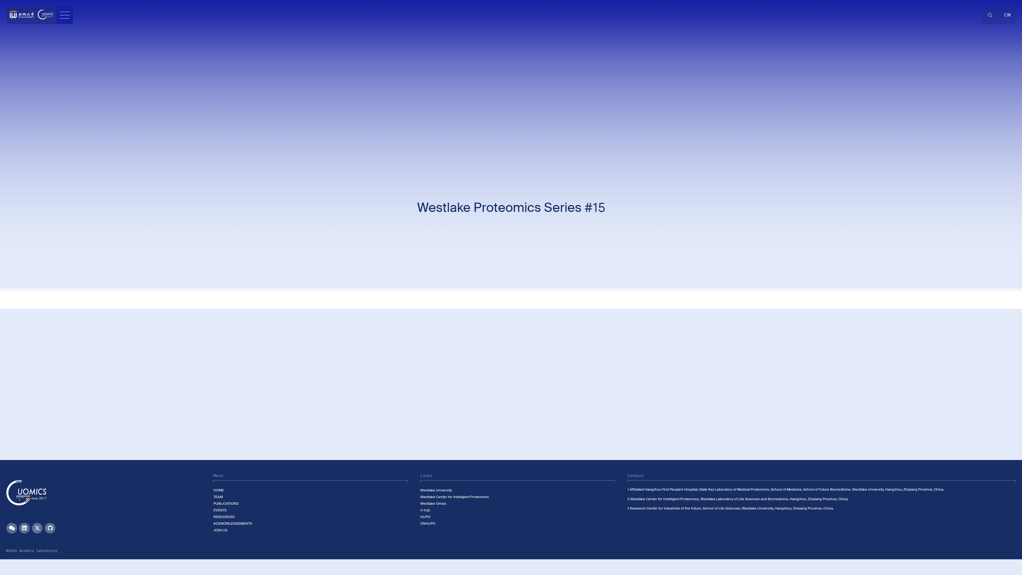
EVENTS (219, 510)
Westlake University (436, 490)
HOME (218, 490)
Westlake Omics (433, 503)
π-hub (425, 510)
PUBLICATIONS (225, 503)
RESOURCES (223, 517)
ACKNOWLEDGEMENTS (232, 523)
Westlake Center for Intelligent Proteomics (454, 497)
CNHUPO (427, 523)
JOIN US (220, 530)
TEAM (218, 497)
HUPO (425, 517)
